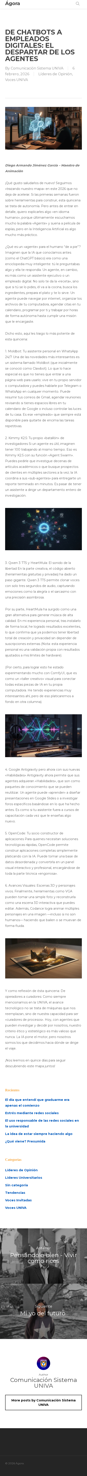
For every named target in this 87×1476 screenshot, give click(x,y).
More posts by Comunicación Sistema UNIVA (43, 1402)
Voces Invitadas (18, 1200)
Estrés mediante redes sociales (32, 1113)
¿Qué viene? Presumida (25, 1141)
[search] (77, 3)
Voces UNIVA (16, 80)
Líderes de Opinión (55, 74)
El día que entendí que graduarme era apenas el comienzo (37, 1102)
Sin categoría (16, 1185)
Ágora (12, 3)
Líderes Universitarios (23, 1178)
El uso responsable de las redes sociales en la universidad (42, 1123)
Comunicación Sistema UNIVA (37, 68)
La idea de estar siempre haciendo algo (38, 1134)
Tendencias (15, 1193)
